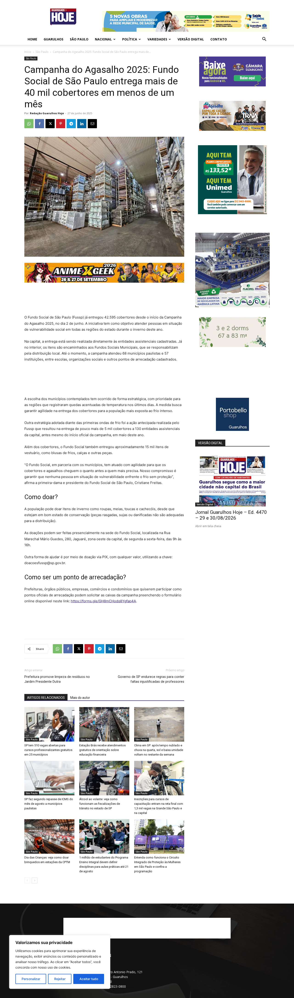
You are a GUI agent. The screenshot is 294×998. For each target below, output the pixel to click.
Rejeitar (59, 979)
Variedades (157, 39)
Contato (218, 39)
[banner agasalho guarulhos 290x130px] (232, 129)
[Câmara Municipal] (232, 85)
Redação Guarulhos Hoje (47, 113)
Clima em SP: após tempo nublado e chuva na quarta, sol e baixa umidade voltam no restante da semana (158, 750)
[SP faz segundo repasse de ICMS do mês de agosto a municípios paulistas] (49, 778)
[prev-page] (27, 880)
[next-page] (34, 880)
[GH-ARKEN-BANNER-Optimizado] (232, 346)
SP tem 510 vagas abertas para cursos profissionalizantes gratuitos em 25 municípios (48, 750)
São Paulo (79, 39)
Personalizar (31, 979)
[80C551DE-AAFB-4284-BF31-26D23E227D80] (232, 213)
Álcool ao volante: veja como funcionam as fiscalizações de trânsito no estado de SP (99, 803)
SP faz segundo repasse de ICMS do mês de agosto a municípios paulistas (48, 803)
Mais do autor (80, 697)
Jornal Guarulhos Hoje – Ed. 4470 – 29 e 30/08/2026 (231, 515)
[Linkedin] (81, 123)
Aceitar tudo (88, 979)
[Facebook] (39, 123)
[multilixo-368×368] (232, 306)
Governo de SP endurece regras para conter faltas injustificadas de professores (151, 679)
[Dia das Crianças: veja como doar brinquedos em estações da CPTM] (49, 836)
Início (27, 52)
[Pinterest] (60, 123)
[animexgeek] (104, 281)
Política (129, 39)
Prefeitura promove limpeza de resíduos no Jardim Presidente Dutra (57, 679)
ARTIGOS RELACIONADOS (46, 697)
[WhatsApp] (29, 123)
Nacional (103, 39)
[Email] (92, 123)
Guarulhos (53, 39)
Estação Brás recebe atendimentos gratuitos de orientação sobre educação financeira (102, 750)
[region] (59, 962)
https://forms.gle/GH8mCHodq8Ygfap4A (103, 601)
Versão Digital (191, 39)
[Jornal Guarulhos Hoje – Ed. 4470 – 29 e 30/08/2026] (232, 479)
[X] (50, 123)
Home (32, 39)
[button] (264, 39)
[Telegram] (71, 123)
